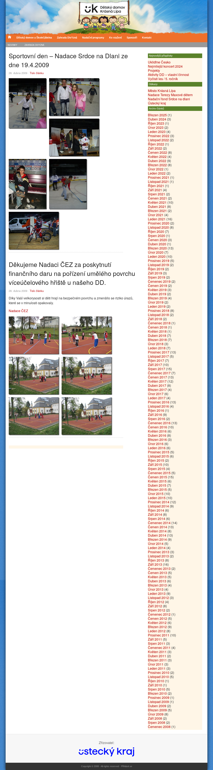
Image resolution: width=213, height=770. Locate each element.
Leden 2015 (157, 497)
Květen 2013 (157, 576)
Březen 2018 (157, 339)
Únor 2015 (155, 493)
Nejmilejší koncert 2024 (165, 66)
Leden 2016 (157, 447)
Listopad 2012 (158, 597)
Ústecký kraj (157, 103)
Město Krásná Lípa (162, 90)
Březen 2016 (157, 439)
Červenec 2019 (159, 281)
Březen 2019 (157, 298)
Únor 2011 (155, 664)
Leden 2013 (157, 593)
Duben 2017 (157, 385)
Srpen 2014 (156, 518)
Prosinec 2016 (158, 402)
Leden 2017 (157, 398)
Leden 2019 (157, 306)
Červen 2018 (157, 327)
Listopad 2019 (158, 264)
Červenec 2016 (159, 422)
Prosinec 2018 (158, 310)
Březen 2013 (157, 585)
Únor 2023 (155, 127)
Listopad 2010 (158, 676)
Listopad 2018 (158, 314)
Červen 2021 (157, 198)
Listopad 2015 (158, 456)
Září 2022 (155, 148)
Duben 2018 (157, 335)
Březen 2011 (157, 660)
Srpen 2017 (156, 368)
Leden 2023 (157, 131)
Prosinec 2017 (158, 352)
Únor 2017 (155, 393)
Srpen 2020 (156, 235)
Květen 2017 (157, 381)
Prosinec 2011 (158, 635)
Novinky (12, 44)
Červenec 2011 (159, 647)
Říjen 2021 (156, 185)
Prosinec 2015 (158, 452)
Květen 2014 (157, 531)
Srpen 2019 (156, 277)
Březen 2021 (157, 210)
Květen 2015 (157, 481)
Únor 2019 (155, 302)
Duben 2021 (157, 206)
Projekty (154, 70)
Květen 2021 (157, 202)
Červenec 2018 (159, 323)
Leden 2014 (157, 547)
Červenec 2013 (159, 568)
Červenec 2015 (159, 472)
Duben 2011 (157, 655)
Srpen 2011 (156, 643)
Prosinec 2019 (158, 260)
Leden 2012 (157, 631)
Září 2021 (155, 189)
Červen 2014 (157, 526)
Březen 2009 (157, 710)
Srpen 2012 (156, 610)
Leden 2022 (157, 173)
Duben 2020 (157, 244)
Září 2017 (155, 364)
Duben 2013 (157, 581)
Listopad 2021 (158, 181)
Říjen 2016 (156, 410)
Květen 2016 (157, 431)
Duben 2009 (157, 705)
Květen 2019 (157, 289)
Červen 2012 (157, 618)
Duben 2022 (157, 160)
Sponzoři (132, 37)
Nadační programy (93, 37)
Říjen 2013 (156, 560)
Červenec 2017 (159, 373)
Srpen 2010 (156, 689)
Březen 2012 (157, 626)
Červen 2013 (157, 572)
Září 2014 (155, 514)
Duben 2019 (157, 293)
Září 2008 (155, 718)
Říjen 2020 (156, 231)
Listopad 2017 (158, 356)
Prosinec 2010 (158, 672)
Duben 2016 (157, 435)
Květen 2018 (157, 331)
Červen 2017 (157, 377)
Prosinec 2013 (158, 551)
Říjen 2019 (156, 269)
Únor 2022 (155, 169)
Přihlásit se (126, 766)
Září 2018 (155, 318)
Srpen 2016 (156, 418)
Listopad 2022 (158, 140)
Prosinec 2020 (158, 223)
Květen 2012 (157, 622)
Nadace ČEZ (18, 310)
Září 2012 (155, 606)
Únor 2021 (155, 214)
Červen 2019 (157, 285)
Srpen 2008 (156, 722)
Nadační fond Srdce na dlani (169, 99)
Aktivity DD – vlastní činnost (168, 74)
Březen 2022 (157, 164)
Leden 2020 (157, 256)
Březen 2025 (157, 115)
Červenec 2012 (159, 614)
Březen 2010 (157, 693)
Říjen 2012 (156, 601)
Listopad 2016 (158, 406)
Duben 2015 (157, 485)
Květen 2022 (157, 156)
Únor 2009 (155, 714)
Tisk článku (37, 73)
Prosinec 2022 (158, 135)
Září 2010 (155, 685)
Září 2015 (155, 464)
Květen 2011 (157, 651)
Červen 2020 (157, 239)
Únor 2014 (155, 543)
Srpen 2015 (156, 468)
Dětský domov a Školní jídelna (34, 37)
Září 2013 (155, 564)
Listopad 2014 (158, 506)
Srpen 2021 (156, 194)
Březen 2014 (157, 539)
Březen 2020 (157, 248)
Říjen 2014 (156, 510)
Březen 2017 (157, 389)
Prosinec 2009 (158, 697)
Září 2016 (155, 414)
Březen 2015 (157, 489)
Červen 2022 (157, 152)
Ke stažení (115, 37)
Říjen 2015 (156, 460)
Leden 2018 (157, 348)
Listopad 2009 (158, 701)
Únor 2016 (155, 443)
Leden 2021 (157, 219)
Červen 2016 (157, 427)
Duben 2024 (157, 119)
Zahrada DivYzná (67, 37)
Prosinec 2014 (158, 502)
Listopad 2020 (158, 227)
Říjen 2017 (156, 360)
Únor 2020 (155, 252)
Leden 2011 (157, 668)
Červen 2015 (157, 477)
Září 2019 (155, 273)
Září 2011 (155, 639)
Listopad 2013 (158, 556)
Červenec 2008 (159, 726)
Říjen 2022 (156, 144)
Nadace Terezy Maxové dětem (170, 94)
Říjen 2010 (156, 680)
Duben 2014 (157, 535)
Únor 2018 (155, 343)
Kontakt (146, 37)
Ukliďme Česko (159, 62)
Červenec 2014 (159, 522)
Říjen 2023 (156, 123)
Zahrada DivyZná (34, 44)
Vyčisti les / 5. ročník (163, 78)
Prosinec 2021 (158, 177)
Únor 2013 (155, 589)
